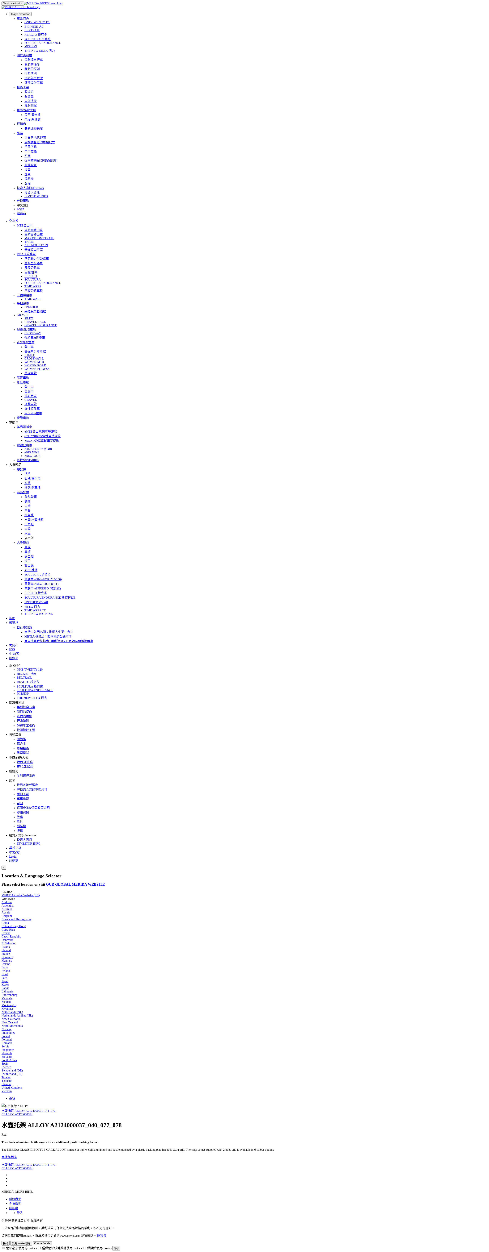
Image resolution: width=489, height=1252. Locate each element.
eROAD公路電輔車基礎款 (41, 440)
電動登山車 (24, 445)
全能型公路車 (33, 263)
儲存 (116, 1248)
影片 (27, 174)
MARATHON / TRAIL (39, 238)
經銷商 (21, 124)
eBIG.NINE (31, 452)
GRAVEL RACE (35, 321)
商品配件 (23, 492)
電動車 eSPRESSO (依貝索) (42, 588)
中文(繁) (14, 852)
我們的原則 (32, 69)
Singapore (8, 1049)
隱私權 (29, 179)
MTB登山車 (25, 225)
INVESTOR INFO (36, 196)
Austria (6, 912)
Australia (7, 909)
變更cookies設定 (21, 1243)
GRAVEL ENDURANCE (40, 325)
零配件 (21, 469)
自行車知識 (24, 627)
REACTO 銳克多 (35, 34)
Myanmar (7, 1008)
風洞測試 (30, 105)
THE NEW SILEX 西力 (39, 50)
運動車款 (30, 404)
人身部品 (23, 542)
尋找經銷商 (9, 1157)
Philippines (8, 1032)
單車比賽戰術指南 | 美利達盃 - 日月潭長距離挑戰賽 (58, 641)
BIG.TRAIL (32, 30)
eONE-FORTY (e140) (38, 449)
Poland (6, 1036)
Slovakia (7, 1053)
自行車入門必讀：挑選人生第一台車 (48, 632)
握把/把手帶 (32, 478)
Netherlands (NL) (12, 1012)
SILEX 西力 (32, 606)
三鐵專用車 (24, 295)
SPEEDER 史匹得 (36, 602)
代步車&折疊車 (34, 337)
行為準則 (30, 73)
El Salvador (9, 943)
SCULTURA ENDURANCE (42, 42)
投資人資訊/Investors (30, 188)
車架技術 (30, 101)
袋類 (27, 501)
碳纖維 (29, 92)
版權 (27, 183)
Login (20, 208)
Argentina (8, 905)
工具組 (29, 524)
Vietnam (7, 1091)
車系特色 (23, 18)
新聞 (12, 618)
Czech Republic (11, 936)
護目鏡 (29, 565)
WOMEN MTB (34, 362)
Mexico (6, 1001)
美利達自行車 (33, 59)
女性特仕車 (32, 408)
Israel (5, 974)
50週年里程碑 (33, 78)
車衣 (27, 547)
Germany (7, 957)
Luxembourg (9, 994)
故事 (27, 169)
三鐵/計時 (30, 272)
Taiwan (6, 1077)
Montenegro (9, 1005)
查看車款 (23, 417)
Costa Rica (8, 929)
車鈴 (27, 510)
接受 (5, 1243)
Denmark (7, 940)
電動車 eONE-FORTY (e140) (43, 579)
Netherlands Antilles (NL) (17, 1015)
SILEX (28, 318)
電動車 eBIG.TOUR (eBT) (41, 583)
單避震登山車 (33, 234)
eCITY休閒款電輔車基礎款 (42, 436)
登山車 (29, 346)
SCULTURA (32, 279)
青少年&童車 (25, 342)
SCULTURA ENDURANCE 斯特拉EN (49, 597)
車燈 (27, 506)
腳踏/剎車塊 (32, 487)
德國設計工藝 (33, 82)
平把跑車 (23, 303)
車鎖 (27, 528)
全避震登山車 (33, 230)
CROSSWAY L (34, 358)
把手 (27, 474)
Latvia (5, 988)
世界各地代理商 (35, 137)
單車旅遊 (30, 151)
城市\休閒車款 (26, 329)
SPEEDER (31, 307)
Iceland (6, 964)
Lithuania (7, 991)
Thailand (7, 1080)
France (6, 953)
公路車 (29, 391)
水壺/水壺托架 (34, 519)
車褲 (27, 551)
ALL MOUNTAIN (36, 245)
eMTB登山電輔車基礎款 (40, 431)
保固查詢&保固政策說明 (40, 160)
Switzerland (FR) (12, 1073)
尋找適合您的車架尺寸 (39, 142)
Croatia (6, 933)
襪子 (27, 561)
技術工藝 (23, 87)
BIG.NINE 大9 (33, 26)
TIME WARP (32, 286)
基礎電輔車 (24, 427)
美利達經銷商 (33, 128)
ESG (12, 649)
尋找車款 (23, 200)
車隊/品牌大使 (26, 110)
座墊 (27, 483)
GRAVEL (23, 315)
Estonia (6, 946)
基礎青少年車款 (35, 351)
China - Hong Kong (14, 926)
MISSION (30, 46)
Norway (6, 1029)
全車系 (13, 221)
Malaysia (7, 998)
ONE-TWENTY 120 (37, 22)
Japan (5, 981)
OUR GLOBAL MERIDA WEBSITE (75, 884)
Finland (6, 950)
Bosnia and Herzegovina (16, 919)
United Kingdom (12, 1087)
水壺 (27, 533)
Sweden (6, 1067)
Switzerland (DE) (12, 1070)
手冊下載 (30, 146)
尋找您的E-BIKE (28, 460)
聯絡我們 (15, 1199)
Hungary (7, 960)
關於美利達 (24, 55)
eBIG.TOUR (32, 455)
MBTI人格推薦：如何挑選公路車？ (48, 636)
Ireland (6, 970)
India (5, 967)
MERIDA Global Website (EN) (21, 895)
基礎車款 (30, 373)
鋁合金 (29, 96)
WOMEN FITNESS (36, 368)
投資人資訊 (32, 192)
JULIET (29, 355)
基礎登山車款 (33, 249)
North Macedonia (12, 1025)
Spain (5, 1063)
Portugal (7, 1039)
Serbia (5, 1046)
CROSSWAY (32, 333)
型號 (12, 1098)
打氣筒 (29, 515)
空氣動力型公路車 (36, 258)
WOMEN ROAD (35, 365)
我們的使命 (32, 64)
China (5, 922)
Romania (7, 1043)
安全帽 (29, 556)
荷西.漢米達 (32, 114)
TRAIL (29, 241)
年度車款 (23, 382)
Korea (5, 984)
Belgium (7, 915)
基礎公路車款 (33, 290)
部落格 (13, 622)
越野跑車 (30, 396)
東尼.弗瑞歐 (32, 119)
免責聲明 (15, 1203)
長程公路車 (32, 267)
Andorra (7, 902)
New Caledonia (11, 1019)
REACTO (30, 276)
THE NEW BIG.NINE (38, 613)
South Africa (9, 1060)
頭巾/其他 (30, 570)
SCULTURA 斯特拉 (37, 39)
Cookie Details (42, 1243)
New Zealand (10, 1022)
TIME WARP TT (35, 610)
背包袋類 (30, 496)
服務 (20, 133)
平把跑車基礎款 (35, 311)
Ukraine (6, 1084)
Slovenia (7, 1056)
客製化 (13, 645)
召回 (27, 156)
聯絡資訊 (30, 165)
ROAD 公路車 (26, 254)
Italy (4, 977)
